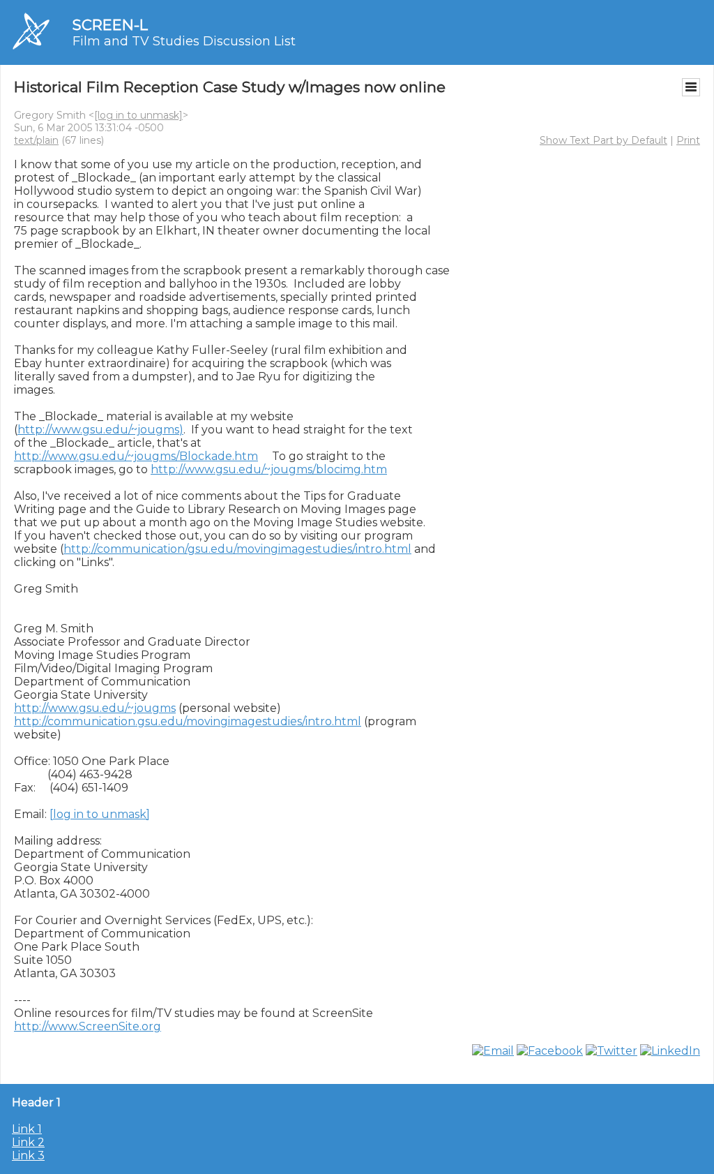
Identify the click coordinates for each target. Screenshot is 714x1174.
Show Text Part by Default (603, 140)
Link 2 (28, 1142)
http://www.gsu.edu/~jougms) (100, 429)
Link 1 (27, 1129)
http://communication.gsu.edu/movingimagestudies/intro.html (187, 721)
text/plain (36, 140)
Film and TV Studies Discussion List (184, 41)
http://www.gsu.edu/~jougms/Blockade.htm (136, 456)
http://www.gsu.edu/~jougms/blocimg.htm (269, 469)
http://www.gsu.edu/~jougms (95, 708)
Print (688, 140)
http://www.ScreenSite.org (87, 1026)
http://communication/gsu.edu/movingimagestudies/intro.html (237, 549)
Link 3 (28, 1155)
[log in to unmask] (138, 115)
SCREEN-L (110, 25)
